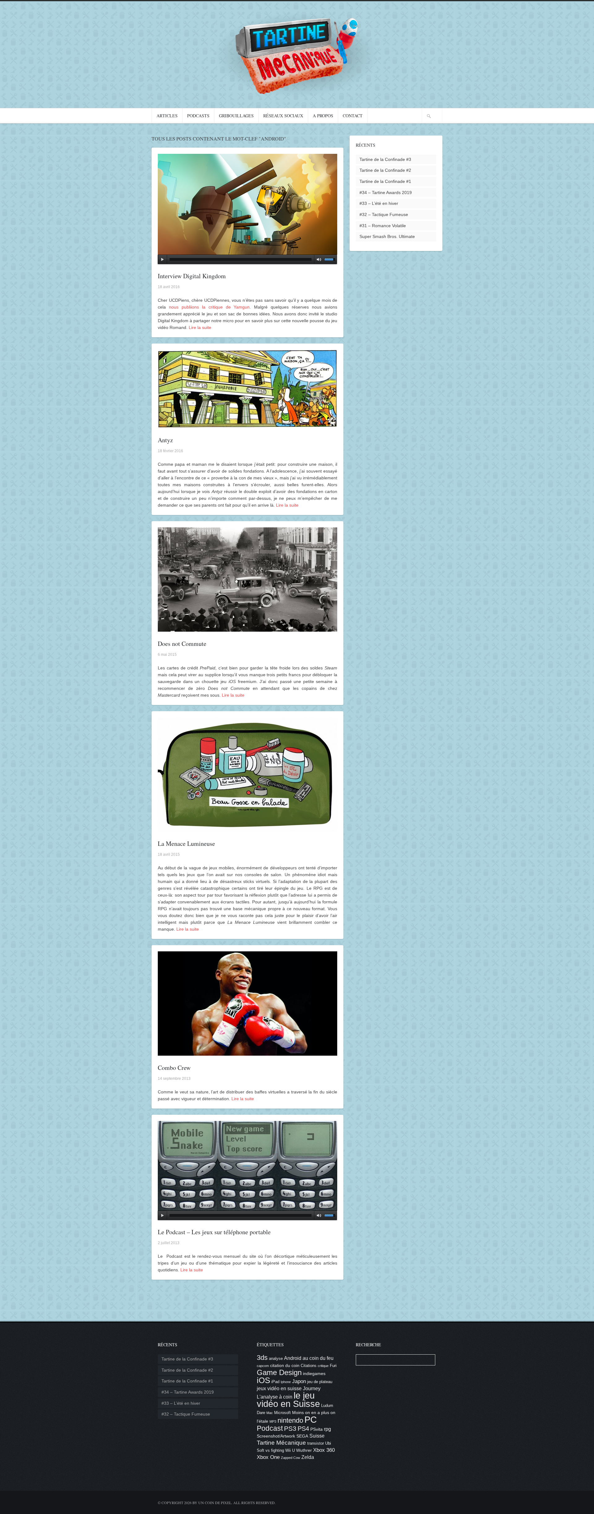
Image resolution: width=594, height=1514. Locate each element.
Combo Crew (174, 1067)
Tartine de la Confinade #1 (385, 181)
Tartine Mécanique (281, 1442)
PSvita (316, 1429)
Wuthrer (304, 1450)
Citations (308, 1366)
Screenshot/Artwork (276, 1436)
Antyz (165, 440)
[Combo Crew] (247, 1052)
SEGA (302, 1436)
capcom (263, 1366)
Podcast (270, 1428)
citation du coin (284, 1365)
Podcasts (198, 116)
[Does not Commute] (247, 628)
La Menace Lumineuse (186, 843)
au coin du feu (318, 1358)
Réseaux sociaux (283, 116)
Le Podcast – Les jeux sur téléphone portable (214, 1232)
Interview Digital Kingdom (192, 276)
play (162, 259)
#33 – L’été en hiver (378, 203)
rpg (327, 1429)
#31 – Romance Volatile (382, 225)
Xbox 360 (324, 1450)
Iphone (286, 1382)
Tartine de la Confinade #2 (385, 170)
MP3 (272, 1421)
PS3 (290, 1428)
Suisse (317, 1435)
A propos (323, 116)
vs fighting (274, 1450)
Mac (269, 1413)
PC (310, 1419)
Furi (333, 1366)
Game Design (279, 1372)
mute (318, 259)
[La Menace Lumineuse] (247, 828)
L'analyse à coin (274, 1396)
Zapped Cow (290, 1458)
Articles (167, 116)
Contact (353, 116)
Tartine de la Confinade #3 (385, 159)
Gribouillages (236, 116)
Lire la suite (200, 327)
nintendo (290, 1420)
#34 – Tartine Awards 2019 (385, 192)
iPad (275, 1382)
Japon (299, 1381)
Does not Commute (182, 643)
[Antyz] (247, 424)
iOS (263, 1380)
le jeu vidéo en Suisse (288, 1400)
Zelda (307, 1457)
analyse (276, 1358)
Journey (312, 1388)
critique (323, 1366)
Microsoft (282, 1413)
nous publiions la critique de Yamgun (209, 307)
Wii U (290, 1450)
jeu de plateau (319, 1382)
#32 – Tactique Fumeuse (383, 214)
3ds (262, 1357)
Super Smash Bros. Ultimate (387, 236)
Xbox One (268, 1457)
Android (292, 1358)
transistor (315, 1443)
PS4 (303, 1428)
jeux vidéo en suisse (279, 1388)
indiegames (314, 1373)
